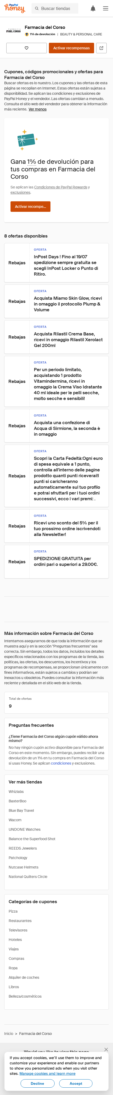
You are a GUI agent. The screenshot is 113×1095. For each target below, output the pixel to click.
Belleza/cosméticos (25, 996)
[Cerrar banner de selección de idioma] (106, 1049)
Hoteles (15, 939)
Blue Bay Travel (21, 810)
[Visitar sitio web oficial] (101, 48)
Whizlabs (16, 791)
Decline (37, 1083)
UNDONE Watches (24, 829)
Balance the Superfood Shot (32, 838)
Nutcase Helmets (23, 867)
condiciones (61, 763)
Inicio (8, 1033)
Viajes (14, 949)
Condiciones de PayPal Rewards (60, 187)
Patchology (18, 857)
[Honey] (14, 8)
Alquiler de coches (24, 977)
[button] (105, 8)
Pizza (13, 911)
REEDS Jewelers (23, 848)
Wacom (15, 820)
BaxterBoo (17, 801)
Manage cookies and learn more (47, 1073)
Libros (14, 987)
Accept (76, 1083)
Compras (16, 958)
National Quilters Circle (28, 876)
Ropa (13, 968)
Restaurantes (20, 920)
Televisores (18, 930)
